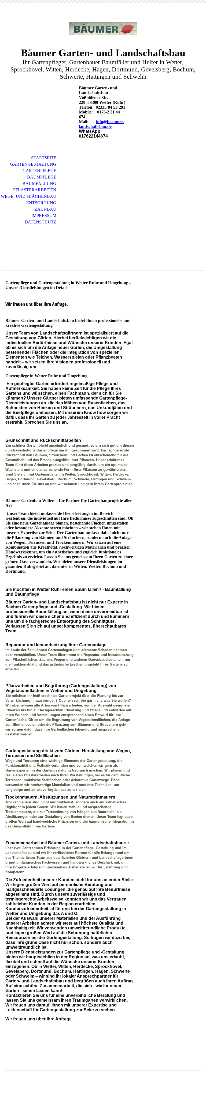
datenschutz (40, 222)
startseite (43, 157)
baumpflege (41, 177)
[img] (103, 28)
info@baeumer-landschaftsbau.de (101, 124)
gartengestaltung (33, 164)
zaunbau (45, 209)
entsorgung (41, 202)
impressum (43, 215)
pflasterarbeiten (34, 190)
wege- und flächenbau (28, 196)
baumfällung (39, 183)
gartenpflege (39, 170)
